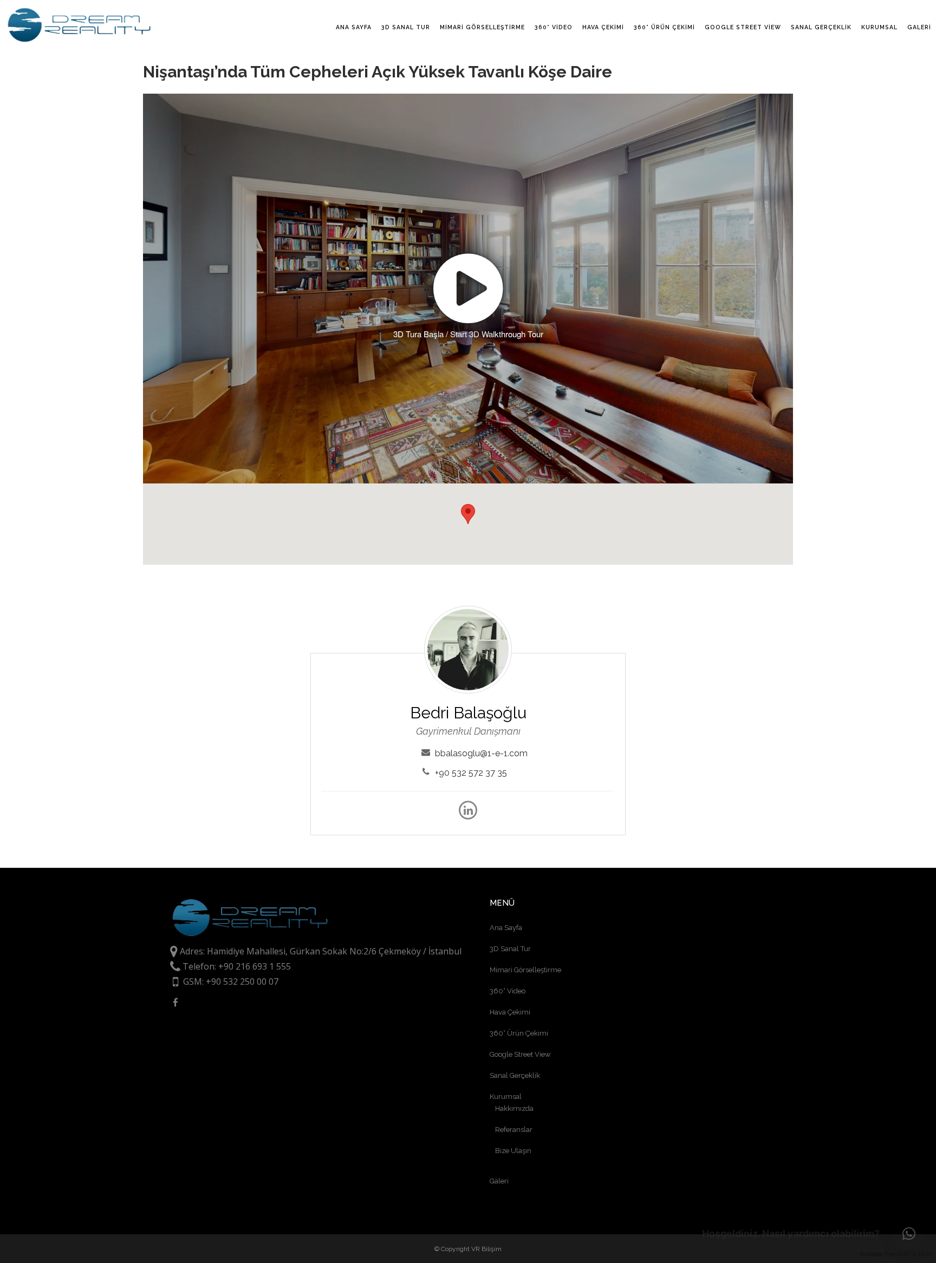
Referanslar (513, 1129)
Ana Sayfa (506, 928)
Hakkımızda (514, 1108)
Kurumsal (506, 1096)
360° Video (507, 991)
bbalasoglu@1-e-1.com (481, 753)
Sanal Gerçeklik (515, 1075)
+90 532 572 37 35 (471, 773)
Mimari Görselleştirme (525, 970)
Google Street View (520, 1054)
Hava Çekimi (510, 1012)
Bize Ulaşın (513, 1151)
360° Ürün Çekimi (519, 1033)
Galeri (499, 1181)
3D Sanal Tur (510, 949)
